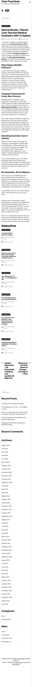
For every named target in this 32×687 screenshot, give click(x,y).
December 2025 (7, 472)
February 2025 (6, 499)
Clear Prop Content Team (10, 39)
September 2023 (7, 557)
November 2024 (7, 509)
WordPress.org (6, 641)
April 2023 (5, 573)
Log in (3, 631)
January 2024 (6, 543)
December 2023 (7, 546)
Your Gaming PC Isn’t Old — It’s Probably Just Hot (9, 277)
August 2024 (6, 519)
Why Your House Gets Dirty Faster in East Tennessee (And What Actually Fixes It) (8, 255)
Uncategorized (6, 26)
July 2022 (5, 604)
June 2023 (5, 567)
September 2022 (7, 597)
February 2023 (6, 580)
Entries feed (5, 635)
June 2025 (5, 486)
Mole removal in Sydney (9, 107)
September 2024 (7, 516)
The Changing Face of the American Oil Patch (8, 298)
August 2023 (6, 560)
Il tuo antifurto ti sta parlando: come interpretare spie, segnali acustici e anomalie (7, 321)
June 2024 (5, 526)
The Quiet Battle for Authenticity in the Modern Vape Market (14, 418)
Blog (3, 616)
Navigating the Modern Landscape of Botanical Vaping (9, 344)
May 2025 (5, 489)
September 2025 (7, 482)
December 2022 (7, 587)
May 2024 (5, 530)
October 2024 (6, 513)
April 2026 (5, 459)
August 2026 (6, 445)
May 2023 (5, 570)
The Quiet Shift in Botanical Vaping (7, 234)
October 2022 (6, 594)
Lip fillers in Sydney (19, 53)
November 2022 (7, 590)
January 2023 (6, 584)
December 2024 (7, 506)
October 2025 (6, 479)
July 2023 (5, 563)
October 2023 (6, 553)
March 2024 (5, 536)
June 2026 (5, 452)
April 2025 (5, 492)
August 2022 (6, 601)
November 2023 (7, 550)
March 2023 (5, 577)
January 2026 (6, 469)
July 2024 (5, 523)
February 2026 (6, 465)
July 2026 (5, 448)
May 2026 (5, 455)
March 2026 (5, 462)
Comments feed (7, 638)
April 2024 (5, 533)
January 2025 (6, 503)
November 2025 (7, 476)
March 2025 (5, 496)
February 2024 (6, 540)
